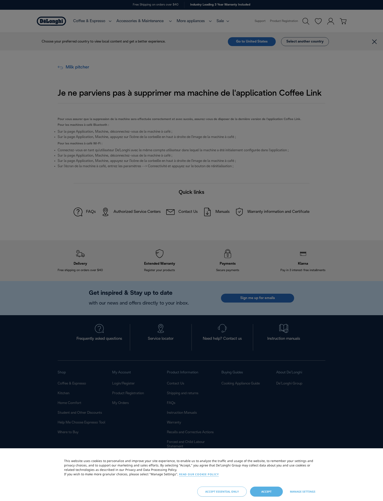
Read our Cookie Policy (199, 474)
